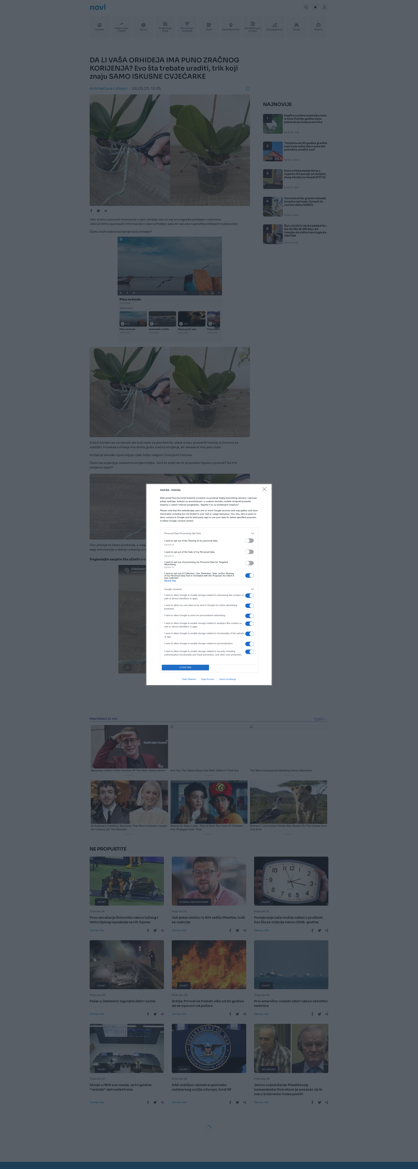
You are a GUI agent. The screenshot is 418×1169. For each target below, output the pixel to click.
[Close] (265, 490)
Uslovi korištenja (227, 679)
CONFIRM (185, 667)
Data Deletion (189, 679)
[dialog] (209, 584)
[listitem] (209, 533)
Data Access (207, 679)
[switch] (249, 540)
